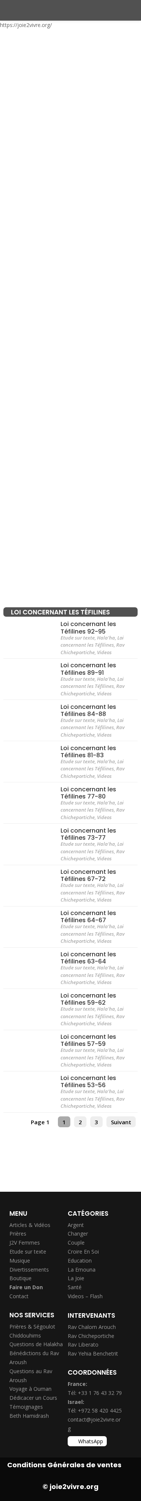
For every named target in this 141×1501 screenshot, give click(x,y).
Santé (75, 1287)
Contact (19, 1296)
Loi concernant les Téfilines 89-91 (88, 669)
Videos (104, 652)
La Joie (76, 1278)
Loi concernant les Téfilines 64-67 (88, 916)
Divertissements (29, 1269)
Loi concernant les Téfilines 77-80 (88, 792)
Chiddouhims (25, 1335)
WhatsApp (90, 1441)
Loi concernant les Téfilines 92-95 (88, 627)
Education (80, 1260)
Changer (78, 1233)
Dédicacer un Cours (33, 1397)
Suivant (121, 1122)
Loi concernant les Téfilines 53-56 (88, 1081)
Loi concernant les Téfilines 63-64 (88, 958)
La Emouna (82, 1269)
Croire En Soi (83, 1251)
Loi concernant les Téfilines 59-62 (88, 999)
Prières (17, 1233)
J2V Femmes (24, 1242)
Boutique (20, 1278)
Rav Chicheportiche (92, 648)
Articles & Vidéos (29, 1224)
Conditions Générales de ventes (64, 1465)
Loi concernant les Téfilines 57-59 (88, 1040)
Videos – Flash (85, 1296)
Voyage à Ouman (30, 1388)
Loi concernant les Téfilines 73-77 (88, 834)
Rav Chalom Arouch (92, 1326)
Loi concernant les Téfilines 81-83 (88, 751)
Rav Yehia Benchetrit (93, 1353)
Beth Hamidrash (29, 1415)
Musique (19, 1260)
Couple (76, 1242)
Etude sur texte (78, 637)
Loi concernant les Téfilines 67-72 (88, 875)
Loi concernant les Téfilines (92, 641)
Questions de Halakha (36, 1344)
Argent (76, 1224)
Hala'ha (106, 637)
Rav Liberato (83, 1344)
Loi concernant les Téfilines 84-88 (88, 710)
